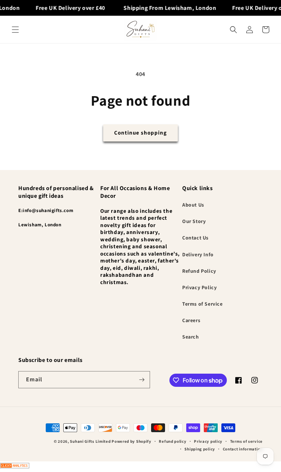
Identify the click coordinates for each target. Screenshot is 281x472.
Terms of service (246, 441)
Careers (191, 320)
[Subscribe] (142, 379)
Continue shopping (140, 132)
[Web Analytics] (140, 466)
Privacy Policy (199, 287)
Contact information (243, 449)
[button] (15, 30)
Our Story (194, 221)
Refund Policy (199, 271)
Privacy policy (208, 441)
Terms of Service (202, 304)
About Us (193, 204)
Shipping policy (199, 449)
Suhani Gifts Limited (90, 441)
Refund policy (172, 441)
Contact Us (195, 237)
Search (190, 336)
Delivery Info (198, 254)
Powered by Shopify (131, 441)
